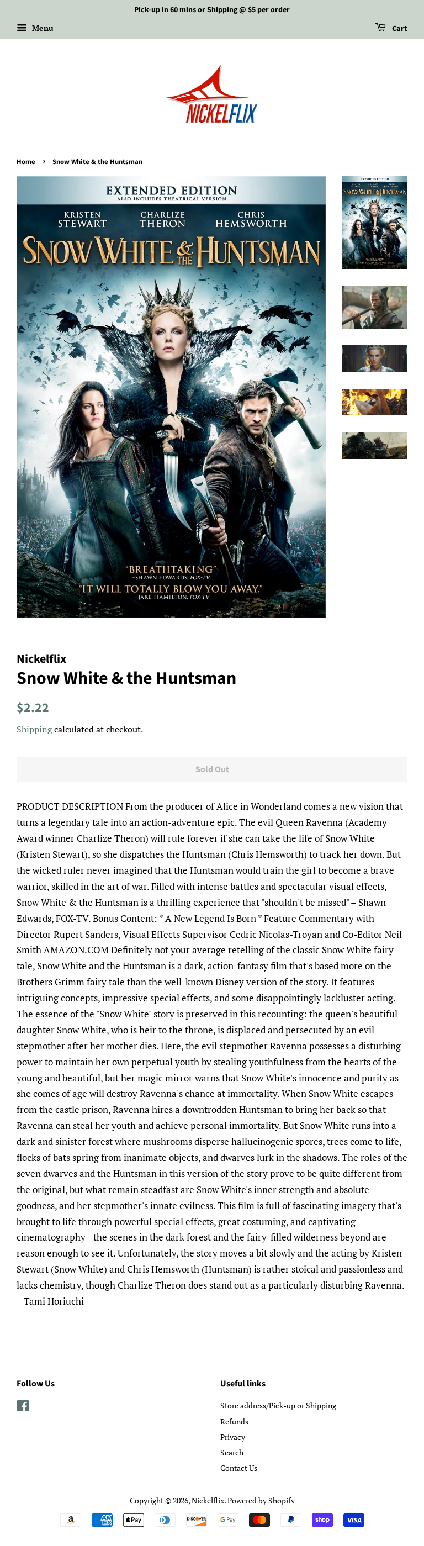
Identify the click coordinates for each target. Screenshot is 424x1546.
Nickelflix (208, 1500)
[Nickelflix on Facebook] (23, 1407)
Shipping (34, 729)
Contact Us (238, 1468)
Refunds (234, 1421)
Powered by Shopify (261, 1500)
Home (26, 162)
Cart (398, 28)
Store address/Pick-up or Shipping (278, 1405)
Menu (42, 28)
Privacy (232, 1437)
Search (231, 1452)
